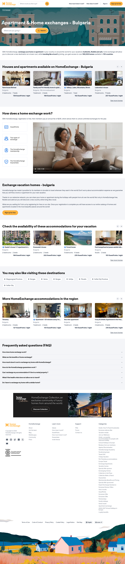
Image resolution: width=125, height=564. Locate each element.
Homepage (6, 10)
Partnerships (102, 499)
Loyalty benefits (103, 512)
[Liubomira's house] (109, 84)
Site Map (79, 522)
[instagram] (10, 439)
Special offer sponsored (106, 482)
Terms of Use (26, 522)
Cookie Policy (60, 522)
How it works (103, 489)
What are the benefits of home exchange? (17, 357)
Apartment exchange (105, 506)
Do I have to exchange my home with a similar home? (21, 383)
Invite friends (56, 439)
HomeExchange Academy (107, 450)
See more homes (116, 101)
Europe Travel (103, 461)
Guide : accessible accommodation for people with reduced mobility (108, 438)
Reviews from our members (107, 445)
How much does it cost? (76, 3)
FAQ (76, 428)
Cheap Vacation (104, 457)
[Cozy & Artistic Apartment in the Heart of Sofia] (109, 316)
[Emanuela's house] (47, 244)
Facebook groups (104, 452)
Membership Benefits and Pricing (109, 480)
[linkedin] (18, 439)
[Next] (121, 66)
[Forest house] (78, 244)
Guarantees (55, 437)
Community (32, 437)
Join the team (33, 430)
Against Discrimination (105, 447)
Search (43, 31)
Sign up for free (116, 3)
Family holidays (103, 501)
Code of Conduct (37, 522)
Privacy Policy (49, 522)
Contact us (78, 432)
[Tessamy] (16, 316)
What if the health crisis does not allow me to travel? (21, 377)
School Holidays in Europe (107, 443)
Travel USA (102, 454)
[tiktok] (14, 439)
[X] (22, 439)
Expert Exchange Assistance (107, 485)
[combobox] (33, 3)
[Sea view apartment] (78, 316)
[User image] (26, 82)
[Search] (47, 4)
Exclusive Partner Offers (106, 487)
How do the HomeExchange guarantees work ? (19, 367)
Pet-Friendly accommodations (108, 459)
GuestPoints (55, 432)
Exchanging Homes (105, 471)
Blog (30, 432)
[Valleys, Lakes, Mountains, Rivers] (78, 84)
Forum (77, 430)
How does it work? (92, 3)
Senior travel (102, 503)
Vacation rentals (103, 432)
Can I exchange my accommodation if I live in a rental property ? (25, 372)
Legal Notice (70, 522)
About (30, 428)
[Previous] (117, 66)
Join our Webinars (104, 435)
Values (54, 428)
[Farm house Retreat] (16, 84)
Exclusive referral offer (105, 430)
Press (30, 439)
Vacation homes (103, 466)
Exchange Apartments (105, 464)
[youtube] (7, 443)
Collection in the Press (105, 473)
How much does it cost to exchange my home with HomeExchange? (26, 362)
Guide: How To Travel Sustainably (109, 428)
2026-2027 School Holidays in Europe (108, 509)
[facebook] (7, 439)
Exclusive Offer (103, 494)
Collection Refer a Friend (106, 475)
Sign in (105, 3)
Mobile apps (33, 435)
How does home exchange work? (14, 352)
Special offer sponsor (105, 468)
